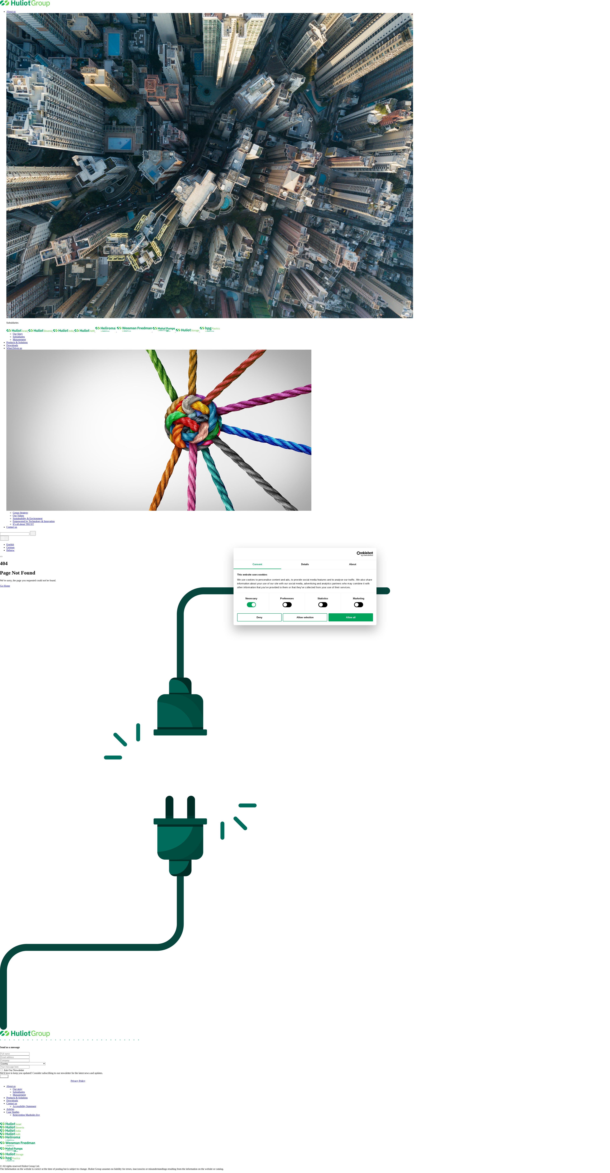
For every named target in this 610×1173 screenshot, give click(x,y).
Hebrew (10, 550)
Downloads (12, 345)
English (10, 544)
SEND (4, 1076)
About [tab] (352, 564)
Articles (10, 1109)
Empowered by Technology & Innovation (34, 521)
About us (11, 11)
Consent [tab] (257, 564)
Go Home (5, 586)
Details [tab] (305, 564)
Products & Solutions (17, 342)
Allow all (351, 617)
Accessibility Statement (24, 1106)
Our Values (18, 515)
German (10, 547)
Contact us (11, 527)
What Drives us (14, 348)
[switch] (287, 604)
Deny (259, 617)
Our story (17, 1089)
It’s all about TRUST (23, 524)
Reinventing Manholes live (26, 1115)
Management (19, 339)
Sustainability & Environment (27, 518)
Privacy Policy (78, 1081)
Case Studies (12, 1112)
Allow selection (305, 617)
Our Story (18, 333)
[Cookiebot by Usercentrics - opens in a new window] (359, 553)
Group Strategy (20, 512)
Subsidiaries (19, 336)
